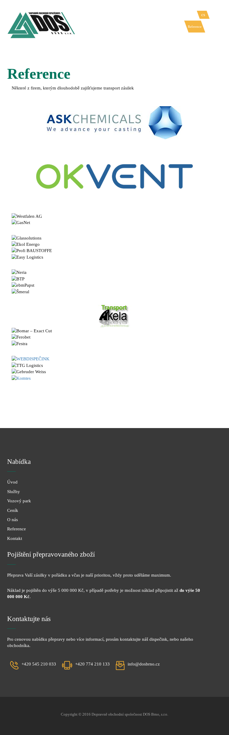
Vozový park (154, 26)
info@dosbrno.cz (144, 664)
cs (203, 14)
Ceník (170, 26)
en (213, 14)
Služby (137, 26)
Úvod (126, 26)
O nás (181, 26)
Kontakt (210, 26)
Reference (195, 26)
